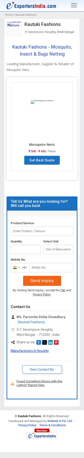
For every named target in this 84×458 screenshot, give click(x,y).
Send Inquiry (42, 280)
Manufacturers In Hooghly (30, 351)
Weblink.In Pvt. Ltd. (60, 421)
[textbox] (58, 249)
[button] (38, 342)
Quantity (16, 241)
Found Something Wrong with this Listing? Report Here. (39, 383)
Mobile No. (18, 259)
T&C (63, 290)
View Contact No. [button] (42, 369)
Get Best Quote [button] (42, 160)
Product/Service (22, 223)
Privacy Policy (41, 294)
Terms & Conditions (52, 425)
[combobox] (19, 267)
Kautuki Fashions (42, 24)
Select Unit (50, 241)
